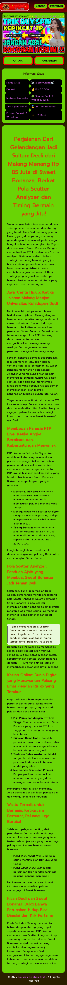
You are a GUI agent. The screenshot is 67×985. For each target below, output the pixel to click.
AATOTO (40, 6)
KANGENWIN (56, 6)
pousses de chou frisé (32, 977)
